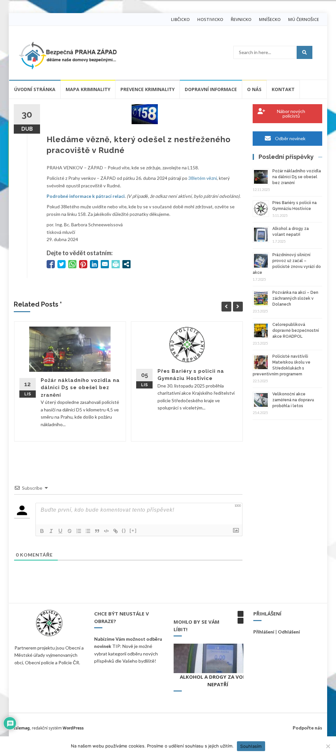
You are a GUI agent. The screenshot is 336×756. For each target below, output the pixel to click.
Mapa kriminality (88, 89)
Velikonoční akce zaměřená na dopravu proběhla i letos (293, 400)
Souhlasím (251, 746)
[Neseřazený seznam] (88, 531)
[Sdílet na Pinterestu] (83, 264)
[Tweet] (61, 264)
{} (124, 530)
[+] (133, 530)
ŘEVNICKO (241, 19)
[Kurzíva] (51, 531)
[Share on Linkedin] (94, 264)
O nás (254, 89)
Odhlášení (289, 631)
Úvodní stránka (34, 89)
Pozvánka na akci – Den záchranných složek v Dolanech (295, 298)
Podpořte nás (307, 727)
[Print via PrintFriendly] (116, 264)
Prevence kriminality (147, 89)
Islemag (22, 728)
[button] (240, 614)
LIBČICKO (180, 19)
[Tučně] (42, 531)
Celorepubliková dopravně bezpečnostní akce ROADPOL (295, 330)
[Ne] (328, 746)
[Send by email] (105, 264)
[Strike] (69, 531)
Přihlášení (263, 631)
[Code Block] (106, 531)
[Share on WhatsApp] (72, 264)
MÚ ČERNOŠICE (303, 19)
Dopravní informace (211, 89)
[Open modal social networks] (126, 264)
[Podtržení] (60, 531)
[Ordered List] (78, 531)
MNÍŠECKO (270, 19)
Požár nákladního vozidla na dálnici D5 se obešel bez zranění (80, 387)
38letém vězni (202, 178)
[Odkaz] (115, 531)
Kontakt (283, 89)
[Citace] (97, 531)
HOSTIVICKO (210, 19)
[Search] (304, 52)
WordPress (73, 728)
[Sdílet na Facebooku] (51, 264)
